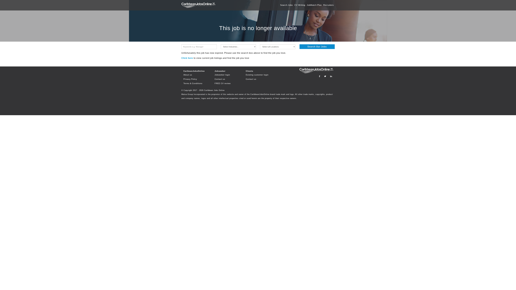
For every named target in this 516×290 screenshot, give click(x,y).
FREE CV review (223, 83)
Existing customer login (257, 75)
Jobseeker (220, 71)
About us (187, 75)
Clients (249, 71)
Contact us (220, 79)
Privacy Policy (190, 79)
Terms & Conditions (192, 83)
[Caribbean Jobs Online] (199, 4)
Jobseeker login (222, 75)
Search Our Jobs (317, 47)
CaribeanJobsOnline (194, 71)
